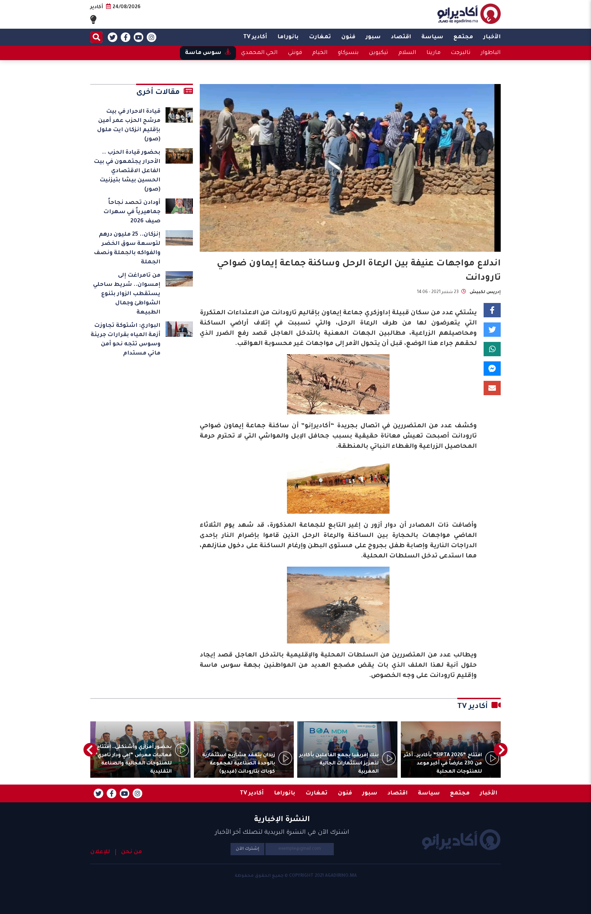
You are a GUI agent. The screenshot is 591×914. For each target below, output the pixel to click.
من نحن (131, 852)
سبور (373, 37)
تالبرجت (461, 53)
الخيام (320, 53)
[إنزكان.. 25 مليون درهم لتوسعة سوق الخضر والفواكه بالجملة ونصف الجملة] (179, 238)
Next (90, 750)
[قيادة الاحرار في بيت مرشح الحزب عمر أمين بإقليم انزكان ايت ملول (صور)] (179, 115)
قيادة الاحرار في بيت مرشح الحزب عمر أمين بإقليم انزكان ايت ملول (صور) (128, 125)
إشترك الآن (247, 849)
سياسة (432, 37)
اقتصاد (401, 37)
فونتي (295, 53)
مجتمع (463, 37)
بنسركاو (348, 53)
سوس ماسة (203, 53)
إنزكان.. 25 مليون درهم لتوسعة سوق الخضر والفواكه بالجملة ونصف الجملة (127, 248)
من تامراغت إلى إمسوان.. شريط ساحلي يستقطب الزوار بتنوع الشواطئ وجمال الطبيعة (126, 294)
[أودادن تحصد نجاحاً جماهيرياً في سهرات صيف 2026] (179, 206)
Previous (501, 750)
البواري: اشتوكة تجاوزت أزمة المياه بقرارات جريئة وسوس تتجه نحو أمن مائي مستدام (125, 340)
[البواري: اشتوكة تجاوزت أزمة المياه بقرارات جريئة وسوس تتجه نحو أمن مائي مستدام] (179, 329)
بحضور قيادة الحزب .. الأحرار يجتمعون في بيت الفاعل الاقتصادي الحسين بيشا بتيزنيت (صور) (127, 171)
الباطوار (491, 53)
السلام (407, 53)
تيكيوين (378, 53)
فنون (348, 37)
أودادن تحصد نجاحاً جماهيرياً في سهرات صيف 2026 (131, 212)
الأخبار (492, 37)
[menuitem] (492, 37)
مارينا (433, 53)
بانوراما (288, 37)
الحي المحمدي (259, 53)
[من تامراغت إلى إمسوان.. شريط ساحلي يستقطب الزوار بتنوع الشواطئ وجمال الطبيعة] (179, 279)
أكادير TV (255, 37)
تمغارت (320, 37)
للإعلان (100, 852)
